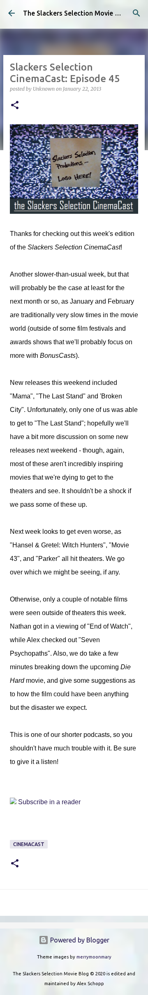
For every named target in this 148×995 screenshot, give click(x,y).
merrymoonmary (93, 956)
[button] (15, 105)
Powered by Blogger (79, 940)
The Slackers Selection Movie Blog (76, 13)
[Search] (136, 13)
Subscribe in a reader (49, 801)
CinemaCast (28, 844)
